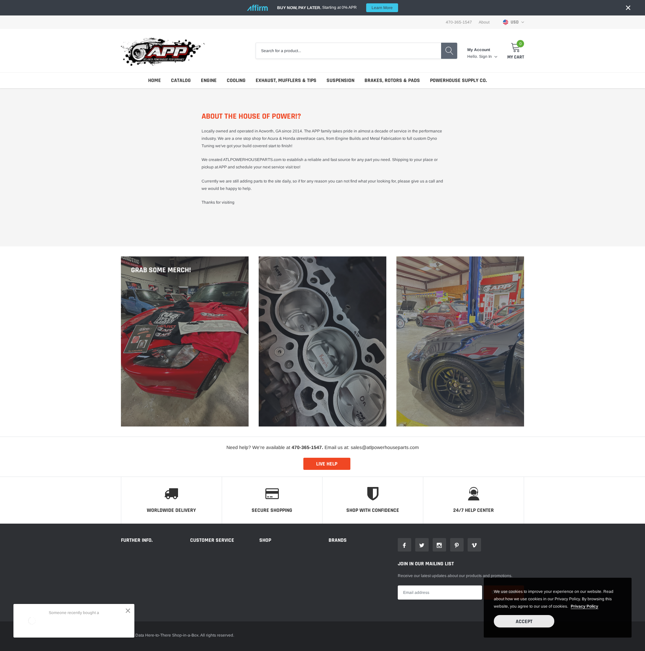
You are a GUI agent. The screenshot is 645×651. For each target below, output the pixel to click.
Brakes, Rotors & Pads (392, 80)
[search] (449, 51)
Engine (209, 80)
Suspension (340, 80)
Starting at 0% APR (335, 7)
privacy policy (584, 606)
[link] (404, 545)
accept (524, 621)
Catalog (181, 80)
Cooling (236, 80)
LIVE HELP (326, 463)
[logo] (163, 50)
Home (154, 80)
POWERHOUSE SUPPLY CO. (458, 80)
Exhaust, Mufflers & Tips (286, 80)
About (484, 22)
